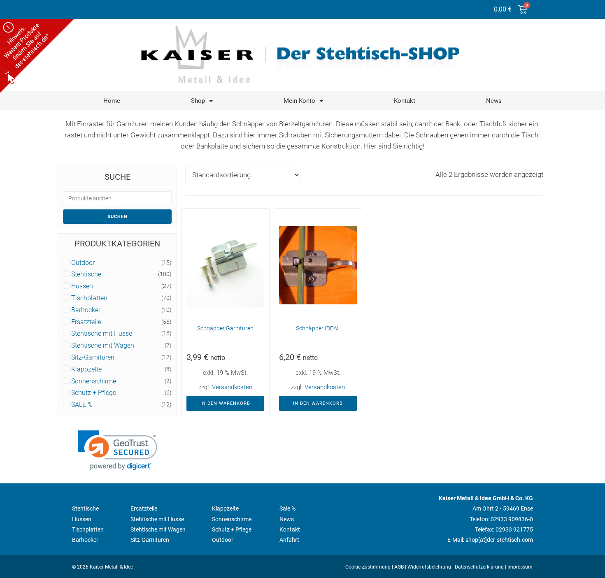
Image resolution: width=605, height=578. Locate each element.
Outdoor (83, 263)
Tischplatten (89, 298)
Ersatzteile (86, 322)
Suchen (117, 216)
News (494, 100)
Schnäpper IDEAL (318, 328)
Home (111, 100)
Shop (198, 100)
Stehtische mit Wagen (102, 345)
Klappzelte (86, 369)
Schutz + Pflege (93, 393)
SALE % (82, 405)
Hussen (82, 286)
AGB (399, 567)
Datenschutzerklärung (479, 567)
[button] (117, 450)
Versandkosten (232, 387)
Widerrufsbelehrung (429, 567)
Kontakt (404, 100)
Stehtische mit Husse (101, 333)
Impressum (520, 567)
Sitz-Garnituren (92, 357)
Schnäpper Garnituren (225, 328)
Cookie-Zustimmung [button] (368, 567)
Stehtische (86, 274)
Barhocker (85, 310)
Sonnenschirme (93, 381)
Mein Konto (299, 100)
